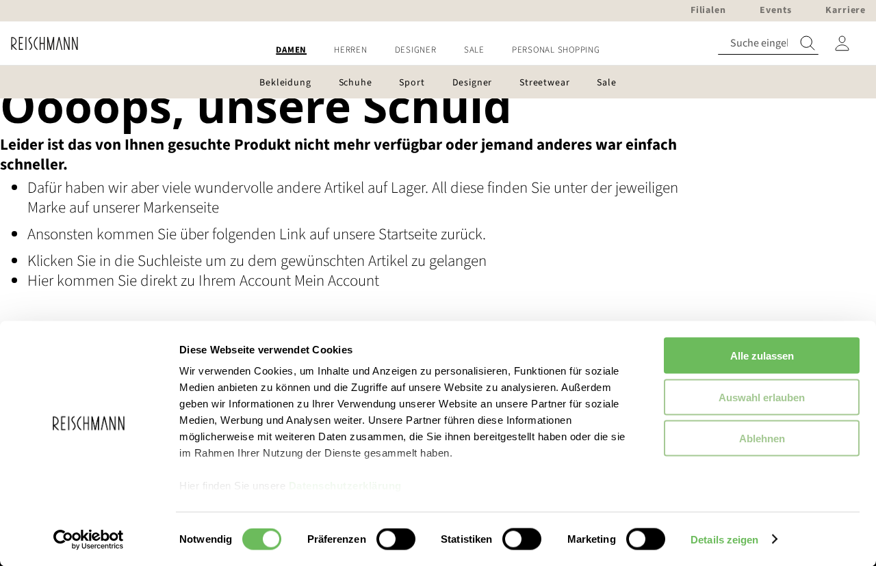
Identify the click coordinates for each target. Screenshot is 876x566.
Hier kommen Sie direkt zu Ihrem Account (160, 280)
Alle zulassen (762, 356)
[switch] (395, 540)
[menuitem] (291, 50)
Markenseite (181, 207)
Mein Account (336, 280)
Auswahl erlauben (762, 397)
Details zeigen (724, 539)
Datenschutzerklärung (345, 485)
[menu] (438, 50)
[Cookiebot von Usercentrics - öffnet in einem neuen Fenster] (89, 539)
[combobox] (768, 43)
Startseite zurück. (432, 234)
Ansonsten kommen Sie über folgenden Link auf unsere (202, 234)
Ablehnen (762, 438)
